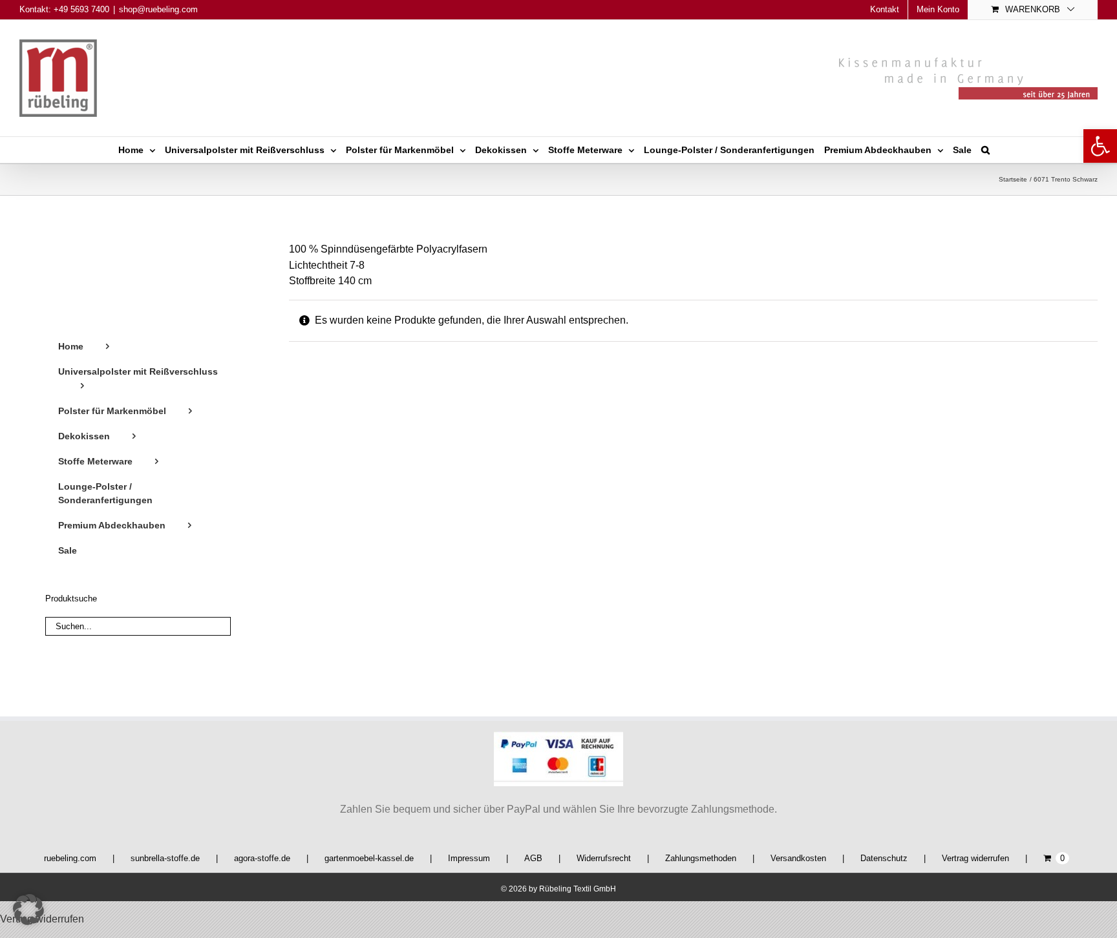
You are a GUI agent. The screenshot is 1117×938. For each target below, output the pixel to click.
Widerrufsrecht (604, 858)
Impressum (469, 858)
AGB (533, 858)
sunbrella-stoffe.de (165, 858)
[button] (1100, 146)
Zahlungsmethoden (700, 858)
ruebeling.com (70, 858)
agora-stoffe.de (262, 858)
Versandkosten (798, 858)
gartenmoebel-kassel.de (369, 858)
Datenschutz (884, 858)
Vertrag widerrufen (975, 858)
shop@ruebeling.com (158, 9)
